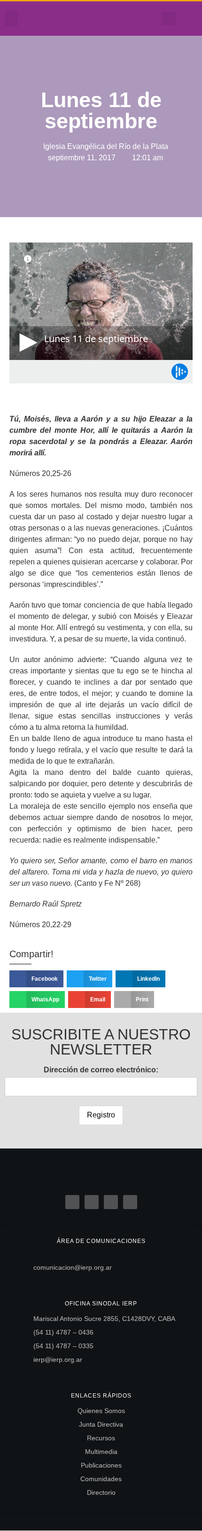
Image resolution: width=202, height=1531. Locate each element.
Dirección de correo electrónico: (101, 1070)
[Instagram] (138, 19)
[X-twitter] (92, 1202)
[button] (11, 18)
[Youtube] (152, 19)
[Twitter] (123, 19)
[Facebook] (72, 1202)
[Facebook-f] (108, 19)
